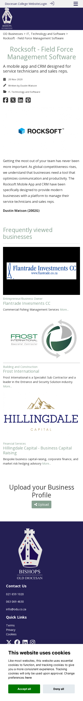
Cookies (11, 634)
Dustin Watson (28, 85)
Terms (10, 625)
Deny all (58, 689)
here (28, 677)
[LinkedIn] (25, 643)
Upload (43, 504)
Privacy (10, 630)
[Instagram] (32, 643)
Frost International (21, 371)
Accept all (24, 689)
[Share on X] (13, 101)
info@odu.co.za (16, 609)
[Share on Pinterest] (28, 101)
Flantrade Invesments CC (26, 303)
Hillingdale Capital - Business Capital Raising (37, 450)
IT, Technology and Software (45, 34)
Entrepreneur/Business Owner (23, 299)
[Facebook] (17, 643)
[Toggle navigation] (75, 3)
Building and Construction (20, 367)
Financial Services (14, 443)
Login (43, 4)
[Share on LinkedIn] (20, 101)
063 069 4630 (15, 601)
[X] (9, 643)
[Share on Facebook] (5, 101)
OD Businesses (13, 34)
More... (64, 309)
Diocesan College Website (22, 4)
